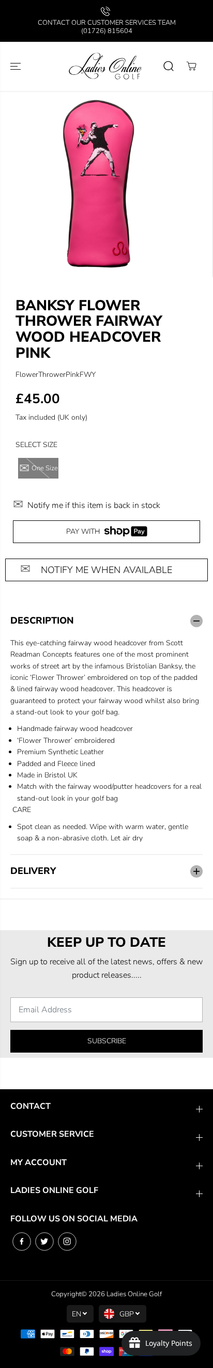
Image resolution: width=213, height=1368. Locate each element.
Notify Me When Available (106, 570)
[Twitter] (44, 1241)
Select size (36, 445)
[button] (16, 66)
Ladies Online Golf (134, 1294)
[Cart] (191, 66)
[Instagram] (67, 1241)
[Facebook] (21, 1241)
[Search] (168, 66)
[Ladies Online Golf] (106, 66)
